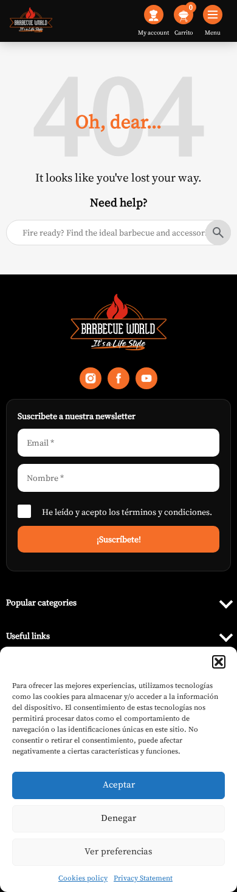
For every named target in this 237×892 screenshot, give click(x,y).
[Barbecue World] (31, 21)
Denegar (118, 817)
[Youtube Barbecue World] (146, 381)
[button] (219, 662)
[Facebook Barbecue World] (118, 381)
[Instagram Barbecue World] (90, 381)
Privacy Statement (143, 878)
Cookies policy (83, 878)
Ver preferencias (118, 851)
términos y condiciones (166, 512)
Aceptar (119, 784)
